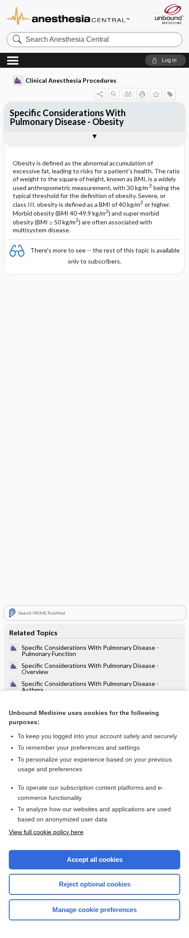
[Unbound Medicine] (169, 14)
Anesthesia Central (76, 15)
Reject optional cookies (95, 884)
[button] (165, 60)
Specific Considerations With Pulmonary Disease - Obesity (68, 117)
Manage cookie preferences (94, 909)
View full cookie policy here (46, 831)
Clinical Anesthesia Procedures (70, 80)
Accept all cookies (95, 859)
